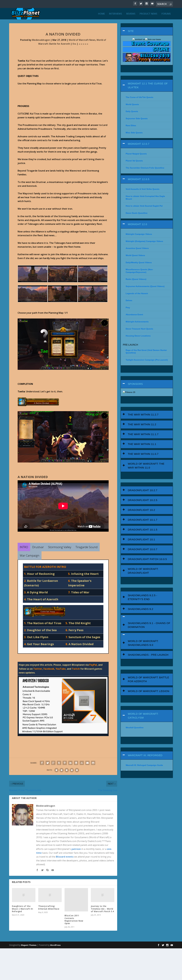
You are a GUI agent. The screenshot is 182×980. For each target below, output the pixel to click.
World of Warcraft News (82, 39)
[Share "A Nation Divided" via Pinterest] (65, 763)
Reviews (130, 14)
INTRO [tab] (24, 547)
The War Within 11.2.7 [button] (143, 414)
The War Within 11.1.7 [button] (143, 434)
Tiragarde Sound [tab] (87, 547)
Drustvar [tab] (38, 547)
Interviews (115, 14)
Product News (148, 14)
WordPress (55, 945)
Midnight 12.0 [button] (137, 224)
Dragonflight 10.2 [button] (141, 510)
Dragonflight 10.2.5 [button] (142, 500)
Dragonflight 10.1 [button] (141, 539)
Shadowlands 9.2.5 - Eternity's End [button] (142, 597)
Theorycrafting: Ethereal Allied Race (48, 907)
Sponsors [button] (135, 384)
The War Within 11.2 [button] (142, 424)
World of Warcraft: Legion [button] (148, 691)
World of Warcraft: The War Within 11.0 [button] (146, 465)
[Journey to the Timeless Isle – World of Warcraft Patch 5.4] (102, 895)
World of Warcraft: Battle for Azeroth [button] (148, 679)
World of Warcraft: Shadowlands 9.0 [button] (143, 643)
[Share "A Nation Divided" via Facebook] (42, 763)
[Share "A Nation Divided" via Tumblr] (59, 763)
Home (101, 14)
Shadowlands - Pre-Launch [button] (148, 654)
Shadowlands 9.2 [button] (140, 609)
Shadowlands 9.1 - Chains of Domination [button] (149, 625)
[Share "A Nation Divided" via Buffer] (76, 763)
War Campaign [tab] (29, 555)
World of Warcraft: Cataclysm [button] (143, 715)
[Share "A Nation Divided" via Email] (87, 763)
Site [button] (131, 31)
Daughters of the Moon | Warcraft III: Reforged (22, 909)
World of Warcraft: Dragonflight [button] (143, 571)
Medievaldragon (41, 39)
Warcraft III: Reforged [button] (145, 755)
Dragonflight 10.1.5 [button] (142, 529)
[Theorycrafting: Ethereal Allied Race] (50, 895)
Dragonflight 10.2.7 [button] (142, 490)
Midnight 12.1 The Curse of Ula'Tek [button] (148, 85)
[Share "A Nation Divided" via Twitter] (47, 763)
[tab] (147, 31)
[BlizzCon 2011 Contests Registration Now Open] (76, 900)
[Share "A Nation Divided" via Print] (93, 763)
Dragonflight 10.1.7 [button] (142, 519)
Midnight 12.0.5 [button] (138, 179)
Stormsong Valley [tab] (59, 547)
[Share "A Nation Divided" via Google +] (53, 763)
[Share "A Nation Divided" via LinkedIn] (70, 763)
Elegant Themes (28, 945)
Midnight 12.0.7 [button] (138, 143)
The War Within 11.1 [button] (142, 444)
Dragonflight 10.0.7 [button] (142, 549)
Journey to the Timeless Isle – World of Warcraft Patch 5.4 (102, 909)
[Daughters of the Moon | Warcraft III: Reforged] (23, 895)
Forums (166, 14)
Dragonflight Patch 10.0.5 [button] (147, 559)
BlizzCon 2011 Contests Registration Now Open (74, 919)
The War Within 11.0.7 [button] (143, 454)
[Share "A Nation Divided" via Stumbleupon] (82, 763)
